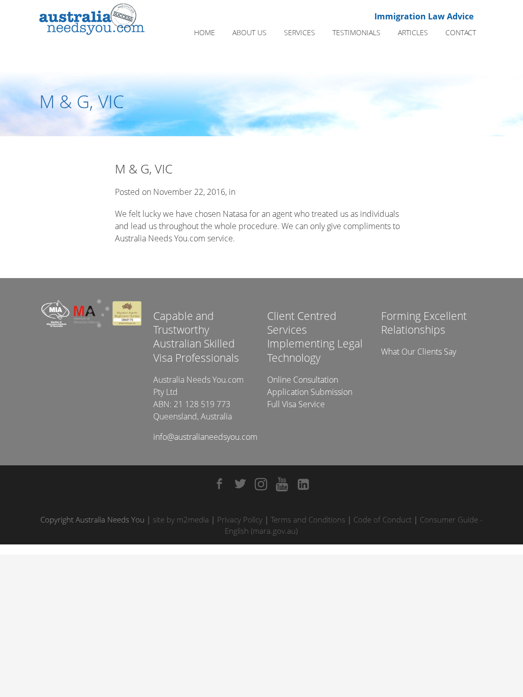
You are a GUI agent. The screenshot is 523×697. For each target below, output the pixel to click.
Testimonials (356, 32)
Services (299, 32)
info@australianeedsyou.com (205, 436)
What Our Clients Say (418, 351)
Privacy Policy (240, 519)
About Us (249, 32)
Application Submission (309, 391)
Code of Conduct (382, 519)
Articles (413, 32)
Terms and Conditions (308, 519)
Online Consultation (302, 379)
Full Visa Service (296, 404)
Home (204, 32)
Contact (460, 32)
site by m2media (181, 519)
